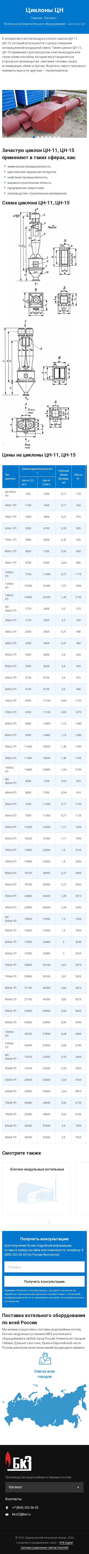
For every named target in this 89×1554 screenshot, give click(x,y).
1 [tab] (34, 137)
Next (82, 113)
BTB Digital (66, 1542)
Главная (36, 18)
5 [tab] (50, 137)
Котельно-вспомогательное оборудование (34, 24)
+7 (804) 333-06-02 (25, 1507)
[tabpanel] (44, 114)
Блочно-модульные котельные (37, 1169)
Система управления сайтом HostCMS (44, 1547)
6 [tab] (54, 137)
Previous (6, 113)
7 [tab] (58, 137)
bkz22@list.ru (21, 1514)
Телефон (14, 1267)
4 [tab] (46, 137)
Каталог (50, 18)
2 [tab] (38, 137)
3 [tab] (42, 137)
